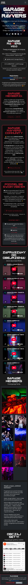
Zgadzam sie (10, 582)
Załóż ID (18, 117)
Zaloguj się (10, 117)
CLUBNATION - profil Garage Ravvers (14, 65)
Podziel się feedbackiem (15, 211)
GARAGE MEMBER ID (8, 78)
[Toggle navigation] (25, 2)
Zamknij (19, 582)
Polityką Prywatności (15, 580)
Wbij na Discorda (15, 168)
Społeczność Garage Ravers (14, 59)
